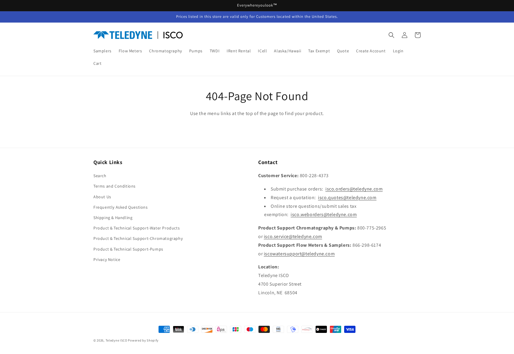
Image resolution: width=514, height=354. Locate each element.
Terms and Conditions (114, 186)
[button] (391, 35)
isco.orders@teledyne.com (354, 189)
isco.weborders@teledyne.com (324, 214)
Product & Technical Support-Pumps (128, 249)
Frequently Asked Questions (120, 207)
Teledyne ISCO (116, 340)
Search (99, 175)
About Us (102, 196)
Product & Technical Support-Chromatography (138, 238)
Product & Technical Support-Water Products (136, 228)
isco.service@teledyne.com (293, 236)
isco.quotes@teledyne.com (347, 197)
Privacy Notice (106, 259)
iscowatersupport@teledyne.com (299, 254)
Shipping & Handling (112, 217)
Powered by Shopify (143, 340)
